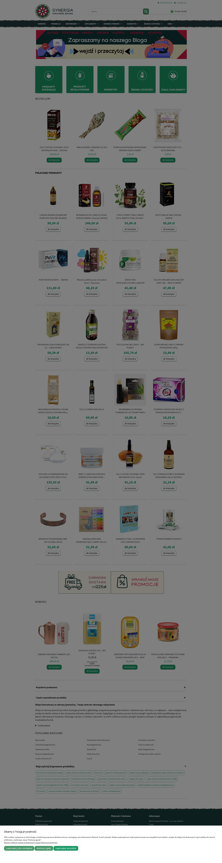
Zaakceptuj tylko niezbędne (19, 848)
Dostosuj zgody (44, 848)
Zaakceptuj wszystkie (65, 848)
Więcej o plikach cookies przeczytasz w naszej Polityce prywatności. (31, 842)
